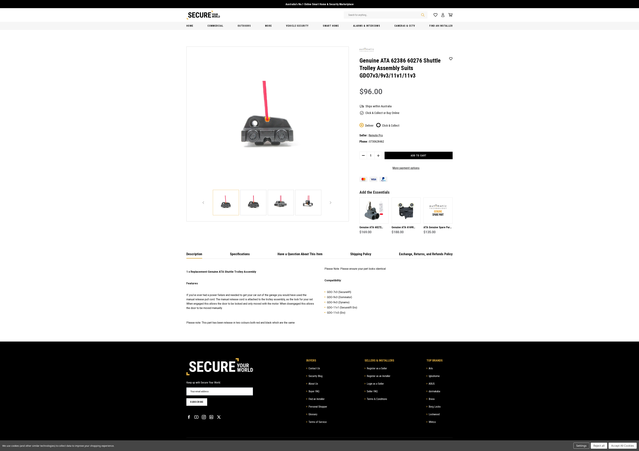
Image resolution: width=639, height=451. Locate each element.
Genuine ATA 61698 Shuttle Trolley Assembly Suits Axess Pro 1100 (406, 228)
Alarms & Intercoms (366, 25)
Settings (581, 446)
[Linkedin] (211, 417)
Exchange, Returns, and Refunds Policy (426, 254)
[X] (218, 417)
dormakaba (434, 391)
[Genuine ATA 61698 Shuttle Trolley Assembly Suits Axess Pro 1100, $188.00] (406, 210)
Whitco (432, 422)
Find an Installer (317, 399)
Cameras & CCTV (404, 25)
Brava (431, 399)
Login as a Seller (375, 383)
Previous (203, 202)
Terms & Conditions (377, 399)
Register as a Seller (377, 368)
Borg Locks (435, 406)
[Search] (423, 15)
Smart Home (331, 25)
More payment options (406, 168)
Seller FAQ (372, 391)
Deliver (369, 125)
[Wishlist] (435, 15)
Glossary (313, 414)
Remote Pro (376, 135)
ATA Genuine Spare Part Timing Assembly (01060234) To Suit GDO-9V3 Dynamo (437, 228)
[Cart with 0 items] (449, 15)
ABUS (432, 383)
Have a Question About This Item (300, 254)
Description (194, 254)
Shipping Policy (360, 254)
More (268, 25)
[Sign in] (442, 15)
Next (330, 202)
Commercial (215, 25)
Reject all (599, 446)
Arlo (431, 368)
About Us (313, 383)
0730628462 (376, 141)
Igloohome (434, 376)
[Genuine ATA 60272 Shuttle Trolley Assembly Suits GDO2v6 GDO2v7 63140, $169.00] (374, 210)
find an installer (441, 25)
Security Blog (315, 376)
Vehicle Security (297, 25)
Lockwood (434, 414)
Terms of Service (318, 422)
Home (189, 25)
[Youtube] (196, 417)
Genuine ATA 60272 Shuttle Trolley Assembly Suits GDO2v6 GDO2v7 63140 (373, 228)
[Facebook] (188, 417)
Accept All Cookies (622, 446)
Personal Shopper (318, 406)
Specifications (240, 254)
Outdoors (244, 25)
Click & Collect (390, 125)
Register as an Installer (378, 376)
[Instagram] (203, 417)
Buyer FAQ (314, 391)
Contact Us (314, 368)
